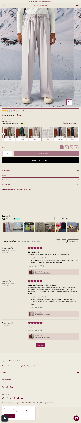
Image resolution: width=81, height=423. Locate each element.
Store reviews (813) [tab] (24, 241)
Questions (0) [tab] (36, 241)
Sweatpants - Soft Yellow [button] (43, 315)
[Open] (4, 418)
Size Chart (28, 189)
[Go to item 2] (18, 227)
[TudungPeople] (40, 5)
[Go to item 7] (72, 227)
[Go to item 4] (40, 227)
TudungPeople (11, 403)
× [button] (33, 408)
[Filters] (64, 241)
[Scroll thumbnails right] (76, 227)
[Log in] (74, 5)
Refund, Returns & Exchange (12, 189)
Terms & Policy (7, 387)
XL (76, 147)
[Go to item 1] (8, 227)
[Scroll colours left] (3, 134)
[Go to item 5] (50, 227)
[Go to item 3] (29, 227)
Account (5, 372)
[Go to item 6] (61, 227)
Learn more (10, 416)
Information (6, 380)
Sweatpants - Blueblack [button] (42, 273)
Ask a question (67, 218)
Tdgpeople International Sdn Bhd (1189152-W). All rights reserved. (34, 403)
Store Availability (40, 160)
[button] (71, 5)
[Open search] (58, 241)
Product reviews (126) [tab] (9, 241)
